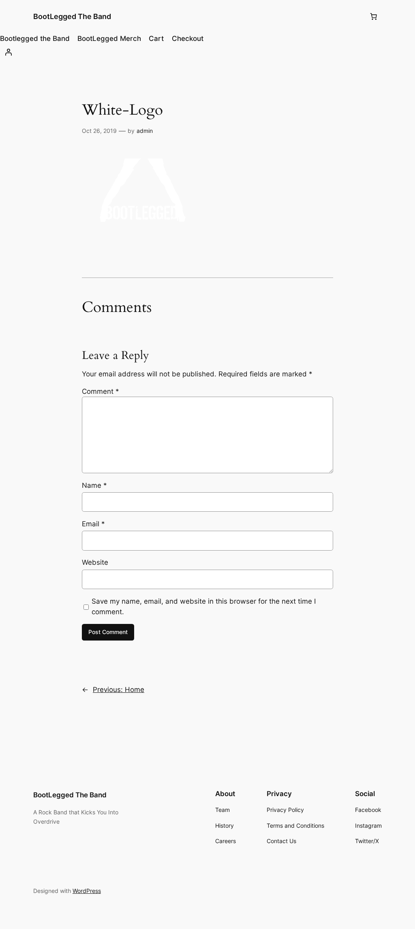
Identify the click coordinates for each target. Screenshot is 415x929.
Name (94, 485)
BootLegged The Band (72, 16)
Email (93, 524)
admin (145, 130)
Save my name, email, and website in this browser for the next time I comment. (204, 606)
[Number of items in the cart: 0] (373, 16)
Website (95, 562)
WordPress (87, 890)
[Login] (207, 52)
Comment (100, 391)
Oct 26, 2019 (99, 130)
